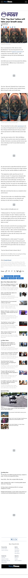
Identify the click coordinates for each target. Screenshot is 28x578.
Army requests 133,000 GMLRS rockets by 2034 (17, 412)
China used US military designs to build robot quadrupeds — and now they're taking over (13, 409)
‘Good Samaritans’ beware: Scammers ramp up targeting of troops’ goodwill (8, 362)
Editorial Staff (4, 562)
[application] (14, 400)
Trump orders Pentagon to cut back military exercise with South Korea (16, 425)
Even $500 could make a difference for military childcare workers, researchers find (9, 382)
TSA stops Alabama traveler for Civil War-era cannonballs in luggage (9, 284)
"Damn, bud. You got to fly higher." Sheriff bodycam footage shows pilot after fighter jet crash (18, 419)
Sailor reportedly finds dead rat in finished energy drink (9, 293)
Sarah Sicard (5, 23)
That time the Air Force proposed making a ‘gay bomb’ (8, 302)
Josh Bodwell (20, 126)
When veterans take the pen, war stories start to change (8, 332)
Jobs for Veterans (18, 560)
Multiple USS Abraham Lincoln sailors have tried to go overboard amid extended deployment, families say (13, 492)
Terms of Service (4, 550)
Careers (16, 559)
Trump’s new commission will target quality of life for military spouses (9, 353)
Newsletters (17, 550)
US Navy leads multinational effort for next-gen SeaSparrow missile (12, 487)
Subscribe (17, 548)
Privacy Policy (4, 548)
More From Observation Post (8, 282)
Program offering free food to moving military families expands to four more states (9, 372)
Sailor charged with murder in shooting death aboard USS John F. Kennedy (13, 483)
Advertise (3, 557)
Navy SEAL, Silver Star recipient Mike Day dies (12, 479)
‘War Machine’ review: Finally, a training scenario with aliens (8, 322)
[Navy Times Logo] (8, 2)
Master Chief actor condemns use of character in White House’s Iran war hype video (9, 312)
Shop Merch (17, 553)
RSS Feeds (17, 551)
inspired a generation (17, 51)
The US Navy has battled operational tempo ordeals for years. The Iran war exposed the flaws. (14, 475)
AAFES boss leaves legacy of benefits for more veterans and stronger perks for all (8, 344)
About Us (16, 557)
